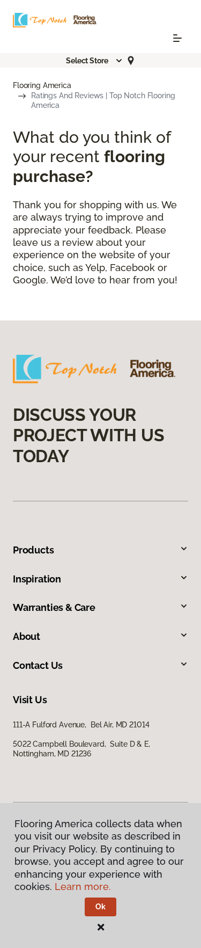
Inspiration (37, 579)
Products (33, 550)
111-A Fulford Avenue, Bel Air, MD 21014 (81, 724)
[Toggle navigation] (177, 38)
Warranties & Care (54, 607)
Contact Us (38, 665)
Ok (100, 906)
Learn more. (83, 886)
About (26, 636)
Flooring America (42, 85)
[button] (94, 60)
